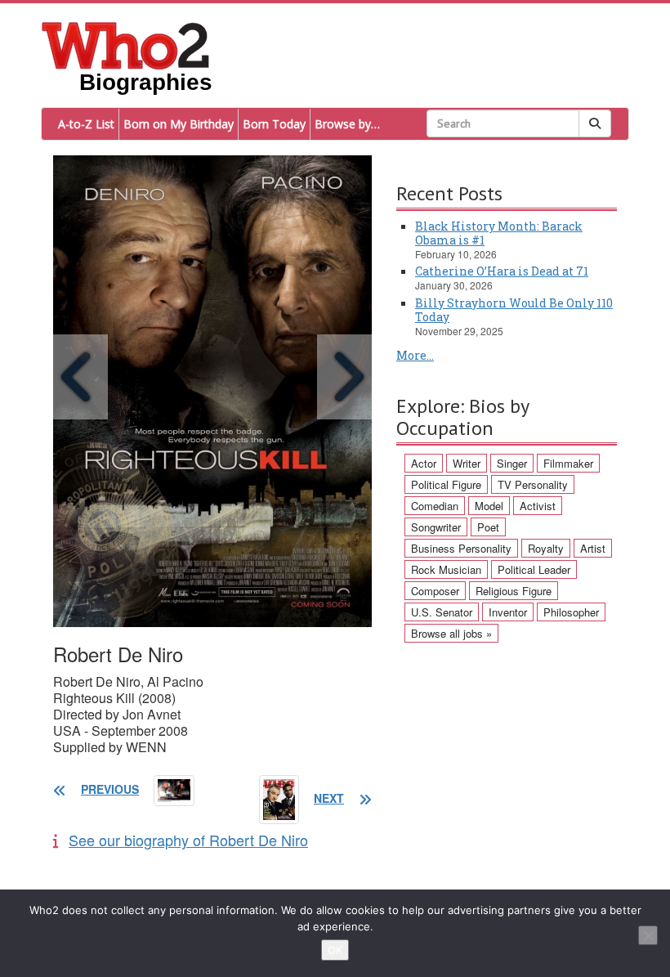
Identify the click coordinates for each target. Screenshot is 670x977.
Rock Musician (446, 569)
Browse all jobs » (451, 633)
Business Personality (461, 548)
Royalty (546, 548)
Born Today (274, 124)
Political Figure (446, 484)
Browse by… (347, 124)
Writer (466, 463)
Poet (488, 527)
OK (335, 950)
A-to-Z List (86, 124)
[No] (648, 935)
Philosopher (571, 612)
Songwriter (436, 527)
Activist (538, 505)
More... (415, 355)
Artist (592, 548)
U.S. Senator (441, 612)
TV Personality (533, 484)
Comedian (434, 505)
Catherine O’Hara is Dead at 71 (501, 271)
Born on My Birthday (178, 124)
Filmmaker (568, 463)
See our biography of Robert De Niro (188, 839)
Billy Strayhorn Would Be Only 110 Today (514, 310)
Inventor (508, 612)
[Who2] (126, 44)
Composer (435, 590)
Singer (512, 463)
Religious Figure (514, 590)
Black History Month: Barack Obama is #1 (499, 233)
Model (489, 505)
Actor (423, 463)
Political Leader (534, 569)
